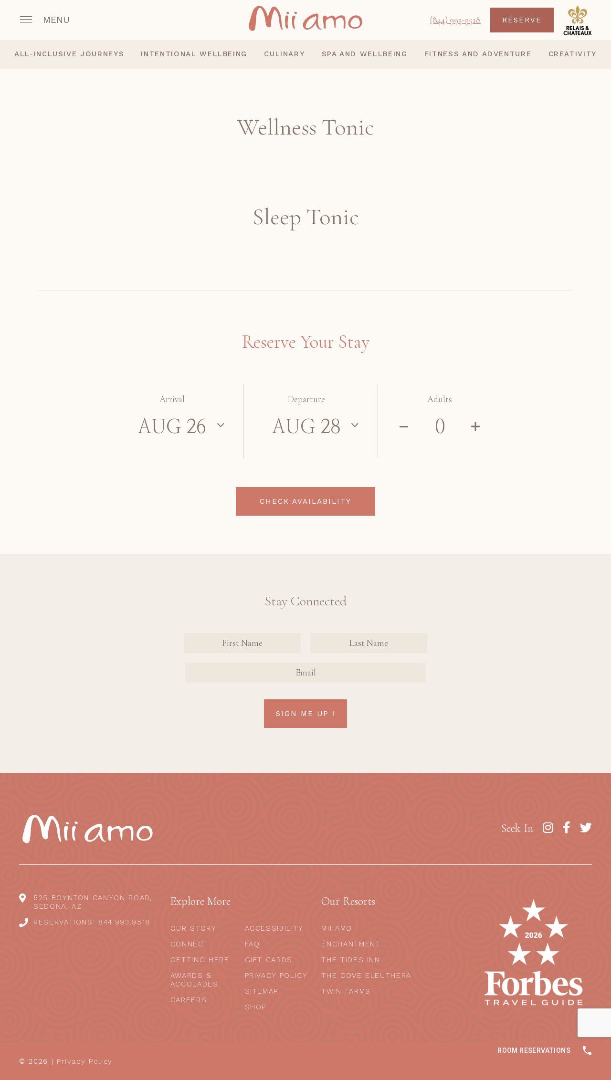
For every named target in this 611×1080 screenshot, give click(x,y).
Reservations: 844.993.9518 (91, 922)
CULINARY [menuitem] (284, 54)
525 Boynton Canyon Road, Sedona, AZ (92, 902)
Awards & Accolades (194, 979)
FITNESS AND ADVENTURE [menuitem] (478, 54)
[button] (46, 20)
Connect (189, 944)
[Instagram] (548, 828)
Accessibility (274, 928)
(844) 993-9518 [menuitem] (455, 19)
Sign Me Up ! (305, 713)
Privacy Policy (276, 975)
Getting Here (200, 959)
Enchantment (350, 944)
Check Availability (305, 501)
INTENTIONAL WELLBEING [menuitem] (194, 54)
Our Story (193, 928)
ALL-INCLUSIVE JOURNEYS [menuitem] (69, 54)
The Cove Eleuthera (366, 975)
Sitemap (262, 991)
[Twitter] (586, 828)
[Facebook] (566, 828)
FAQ (252, 944)
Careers (188, 1000)
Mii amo (336, 928)
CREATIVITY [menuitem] (572, 54)
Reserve (522, 20)
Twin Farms (346, 991)
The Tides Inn (350, 959)
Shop (256, 1007)
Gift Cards (269, 959)
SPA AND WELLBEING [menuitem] (365, 54)
